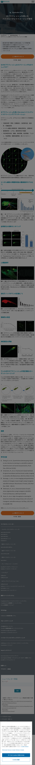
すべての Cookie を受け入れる (16, 755)
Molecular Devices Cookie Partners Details (13, 750)
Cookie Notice (24, 746)
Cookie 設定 (16, 759)
